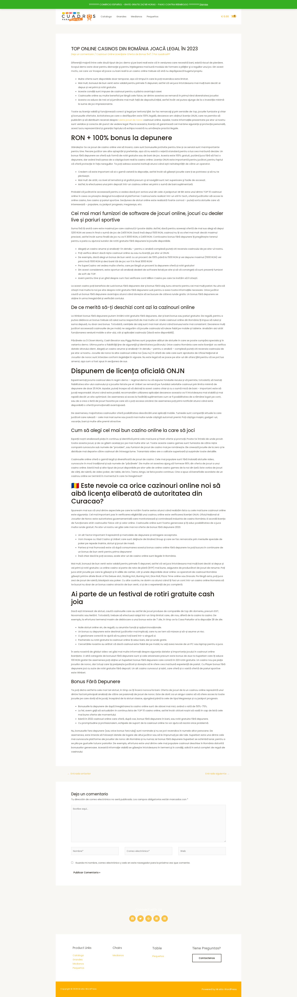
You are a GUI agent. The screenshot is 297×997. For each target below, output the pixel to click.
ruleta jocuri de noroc (130, 119)
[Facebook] (132, 918)
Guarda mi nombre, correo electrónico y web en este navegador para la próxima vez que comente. (132, 862)
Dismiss (204, 4)
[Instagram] (156, 918)
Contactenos (207, 958)
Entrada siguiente (217, 773)
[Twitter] (140, 918)
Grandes (121, 16)
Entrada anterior (79, 773)
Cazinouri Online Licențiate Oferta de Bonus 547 (123, 54)
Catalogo (106, 16)
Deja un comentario (82, 54)
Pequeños (152, 16)
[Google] (148, 918)
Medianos (136, 16)
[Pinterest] (164, 918)
